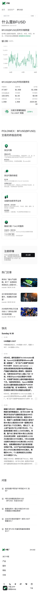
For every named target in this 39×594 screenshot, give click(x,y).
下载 (31, 588)
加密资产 (11, 10)
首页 (3, 10)
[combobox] (15, 16)
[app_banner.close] (36, 586)
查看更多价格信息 (25, 36)
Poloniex (9, 3)
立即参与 (30, 111)
